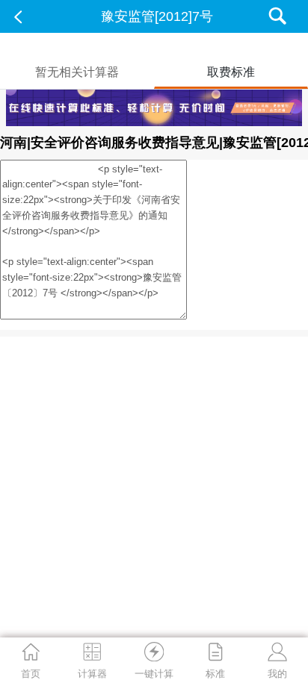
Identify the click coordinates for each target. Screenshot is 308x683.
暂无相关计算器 (77, 72)
